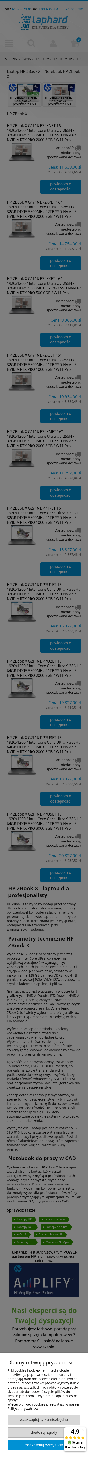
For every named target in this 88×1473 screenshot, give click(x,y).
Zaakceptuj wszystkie (44, 1445)
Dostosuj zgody (44, 1432)
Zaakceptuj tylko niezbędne (44, 1419)
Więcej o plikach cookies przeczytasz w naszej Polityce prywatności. (43, 1406)
